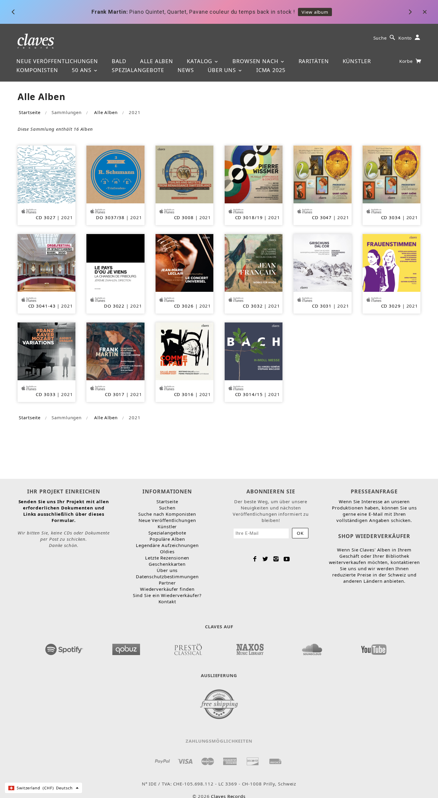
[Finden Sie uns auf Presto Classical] (188, 648)
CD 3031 (322, 306)
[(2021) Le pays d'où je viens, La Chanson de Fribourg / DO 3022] (115, 262)
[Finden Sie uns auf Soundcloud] (312, 648)
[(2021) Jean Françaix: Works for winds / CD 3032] (253, 262)
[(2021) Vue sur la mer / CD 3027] (46, 174)
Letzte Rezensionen (167, 558)
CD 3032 (253, 306)
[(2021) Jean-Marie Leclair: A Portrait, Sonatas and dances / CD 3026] (184, 262)
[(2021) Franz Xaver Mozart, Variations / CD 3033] (46, 351)
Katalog (200, 61)
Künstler (357, 61)
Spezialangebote (138, 70)
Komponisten (37, 70)
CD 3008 (184, 217)
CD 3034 (391, 217)
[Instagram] (276, 559)
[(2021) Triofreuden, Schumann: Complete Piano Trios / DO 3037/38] (115, 174)
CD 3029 (391, 306)
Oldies (167, 551)
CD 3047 (322, 217)
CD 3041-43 (42, 306)
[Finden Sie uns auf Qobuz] (126, 648)
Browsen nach (256, 61)
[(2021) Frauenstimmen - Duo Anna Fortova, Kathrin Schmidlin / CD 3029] (391, 262)
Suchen (167, 508)
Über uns (223, 70)
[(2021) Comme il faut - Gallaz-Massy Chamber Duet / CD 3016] (184, 351)
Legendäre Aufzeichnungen (167, 545)
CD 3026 (184, 306)
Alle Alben (156, 61)
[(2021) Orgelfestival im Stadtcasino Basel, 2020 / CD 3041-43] (46, 262)
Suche (380, 38)
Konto (405, 38)
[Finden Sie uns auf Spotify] (64, 648)
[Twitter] (265, 559)
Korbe (406, 61)
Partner (167, 583)
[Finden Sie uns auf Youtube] (374, 648)
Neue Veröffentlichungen (57, 61)
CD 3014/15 (249, 394)
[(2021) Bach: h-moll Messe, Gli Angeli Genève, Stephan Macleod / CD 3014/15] (253, 351)
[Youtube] (287, 559)
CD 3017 (115, 394)
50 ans (82, 70)
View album (315, 12)
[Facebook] (255, 559)
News (186, 70)
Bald (119, 61)
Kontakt (167, 601)
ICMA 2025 (270, 70)
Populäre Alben (167, 539)
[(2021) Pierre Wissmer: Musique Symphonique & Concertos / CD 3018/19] (253, 174)
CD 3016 (184, 394)
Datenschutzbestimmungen (167, 576)
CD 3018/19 (249, 217)
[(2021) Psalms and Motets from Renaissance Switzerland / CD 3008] (184, 174)
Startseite (30, 112)
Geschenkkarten (167, 564)
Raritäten (314, 61)
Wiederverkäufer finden (167, 589)
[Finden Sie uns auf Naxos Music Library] (250, 648)
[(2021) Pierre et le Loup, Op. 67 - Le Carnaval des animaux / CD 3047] (322, 174)
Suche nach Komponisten (167, 514)
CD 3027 (45, 217)
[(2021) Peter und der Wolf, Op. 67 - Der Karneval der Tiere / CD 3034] (391, 174)
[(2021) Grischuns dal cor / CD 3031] (322, 262)
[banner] (36, 41)
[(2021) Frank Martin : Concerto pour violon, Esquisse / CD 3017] (115, 351)
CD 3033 (45, 394)
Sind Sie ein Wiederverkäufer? (167, 595)
